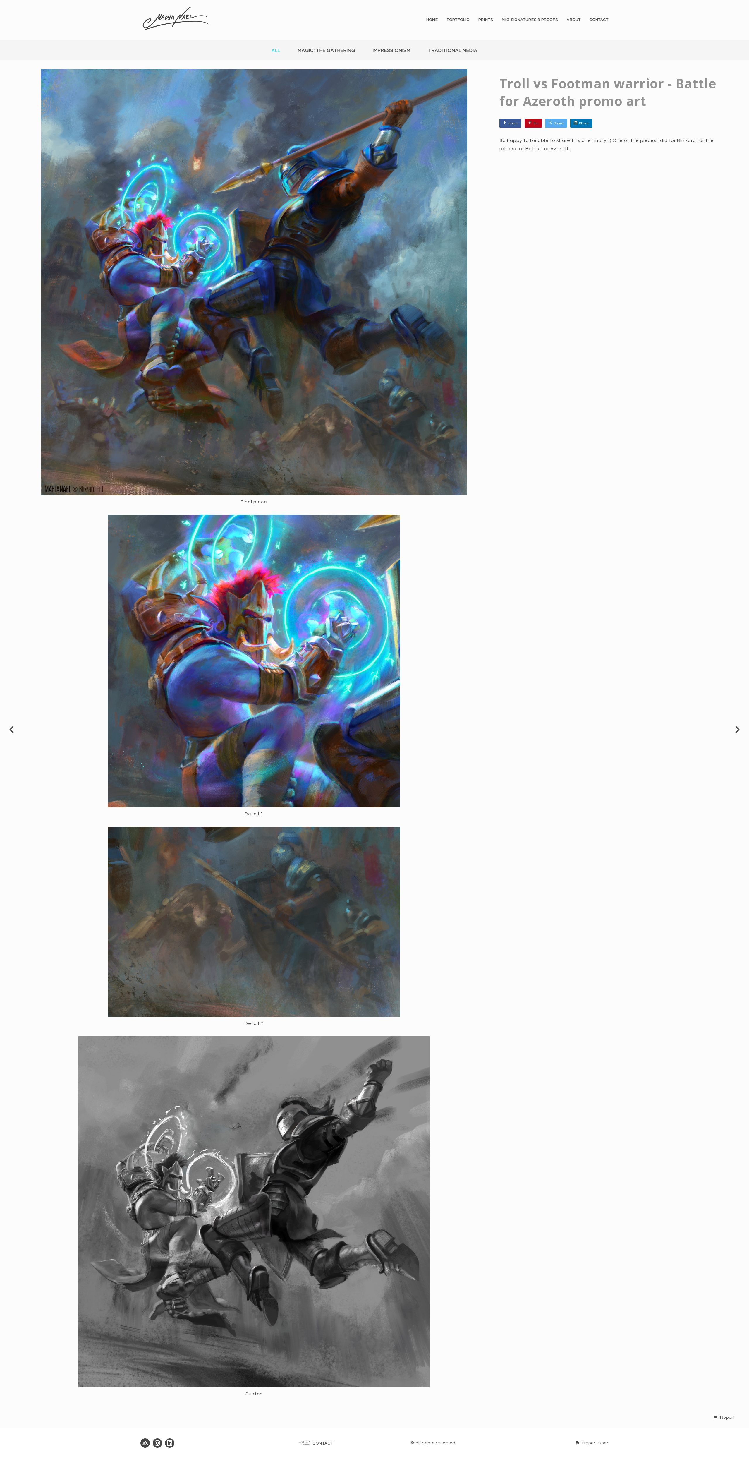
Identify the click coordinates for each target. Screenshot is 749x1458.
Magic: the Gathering (326, 50)
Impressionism (391, 50)
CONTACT (599, 20)
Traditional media (452, 50)
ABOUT (574, 20)
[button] (723, 1417)
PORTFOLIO (458, 20)
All (276, 50)
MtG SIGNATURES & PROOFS (530, 20)
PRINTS (485, 20)
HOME (432, 20)
